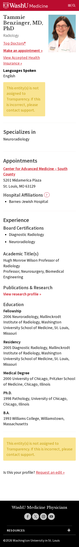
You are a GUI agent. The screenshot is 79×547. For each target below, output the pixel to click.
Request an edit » (50, 472)
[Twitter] (35, 516)
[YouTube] (51, 516)
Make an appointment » (23, 50)
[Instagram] (43, 516)
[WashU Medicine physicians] (30, 5)
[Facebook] (27, 516)
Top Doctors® (14, 43)
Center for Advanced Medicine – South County (35, 171)
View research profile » (22, 294)
